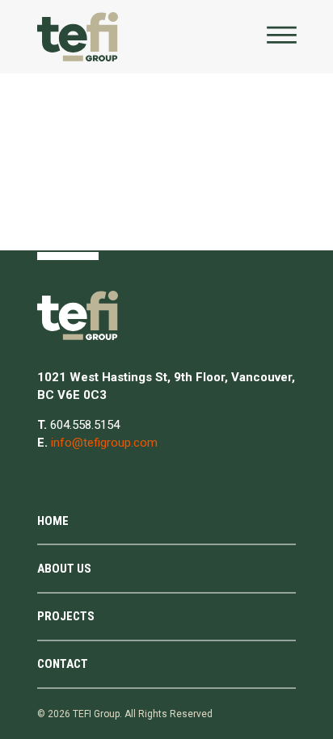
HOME (53, 521)
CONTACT (62, 664)
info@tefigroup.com (104, 442)
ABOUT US (64, 568)
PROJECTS (66, 616)
